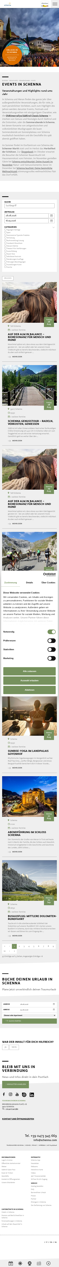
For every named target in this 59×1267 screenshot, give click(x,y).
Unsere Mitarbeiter (8, 1182)
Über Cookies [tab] (48, 582)
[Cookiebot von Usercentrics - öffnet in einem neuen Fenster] (43, 574)
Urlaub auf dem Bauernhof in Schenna (12, 1225)
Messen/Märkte (12, 246)
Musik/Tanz (11, 254)
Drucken (8, 278)
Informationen (8, 1157)
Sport (8, 232)
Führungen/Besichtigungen (16, 262)
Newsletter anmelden (16, 1084)
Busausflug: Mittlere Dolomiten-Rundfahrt (32, 917)
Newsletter (35, 1163)
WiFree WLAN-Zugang (39, 1179)
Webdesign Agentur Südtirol (5, 1242)
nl (56, 1242)
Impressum (42, 1145)
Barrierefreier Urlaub (38, 1192)
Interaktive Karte (37, 1170)
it (46, 1242)
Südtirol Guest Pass (8, 1170)
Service (34, 1183)
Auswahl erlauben (29, 680)
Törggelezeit (27, 152)
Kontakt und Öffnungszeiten (18, 1119)
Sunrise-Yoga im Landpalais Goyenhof (28, 752)
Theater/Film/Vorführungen (16, 248)
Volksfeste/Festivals (14, 256)
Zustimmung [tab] (10, 582)
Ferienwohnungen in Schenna (12, 1221)
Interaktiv (35, 1157)
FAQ (32, 1189)
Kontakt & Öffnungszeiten (11, 1179)
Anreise (6, 1004)
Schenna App (35, 1160)
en (51, 1242)
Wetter (4, 1166)
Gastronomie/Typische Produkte (18, 235)
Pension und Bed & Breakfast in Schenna (13, 1217)
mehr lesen (17, 357)
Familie (9, 267)
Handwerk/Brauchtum (14, 243)
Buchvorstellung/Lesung (15, 240)
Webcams (34, 1166)
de (42, 1242)
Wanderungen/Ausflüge (15, 259)
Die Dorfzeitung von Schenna (41, 1205)
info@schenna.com (45, 1140)
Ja (5, 1047)
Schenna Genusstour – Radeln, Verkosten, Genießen (30, 422)
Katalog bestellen (37, 1186)
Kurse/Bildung (12, 251)
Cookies (28, 1145)
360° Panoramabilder (38, 1176)
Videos (33, 1173)
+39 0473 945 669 (12, 1109)
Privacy (34, 1145)
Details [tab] (29, 582)
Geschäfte (5, 1176)
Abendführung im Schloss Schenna (27, 833)
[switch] (52, 640)
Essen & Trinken (7, 1173)
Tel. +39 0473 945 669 (41, 1136)
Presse (33, 1196)
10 (5, 951)
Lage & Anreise (7, 1160)
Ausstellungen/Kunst (14, 265)
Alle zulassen (29, 671)
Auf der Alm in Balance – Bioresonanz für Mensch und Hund (29, 337)
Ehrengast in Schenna (38, 1202)
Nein (14, 1047)
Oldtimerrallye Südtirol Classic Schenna (27, 116)
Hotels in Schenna (8, 1212)
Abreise (6, 1010)
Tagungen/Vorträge (13, 230)
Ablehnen (29, 690)
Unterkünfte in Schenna (12, 1209)
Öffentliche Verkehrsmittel (11, 1163)
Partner (33, 1199)
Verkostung (11, 238)
